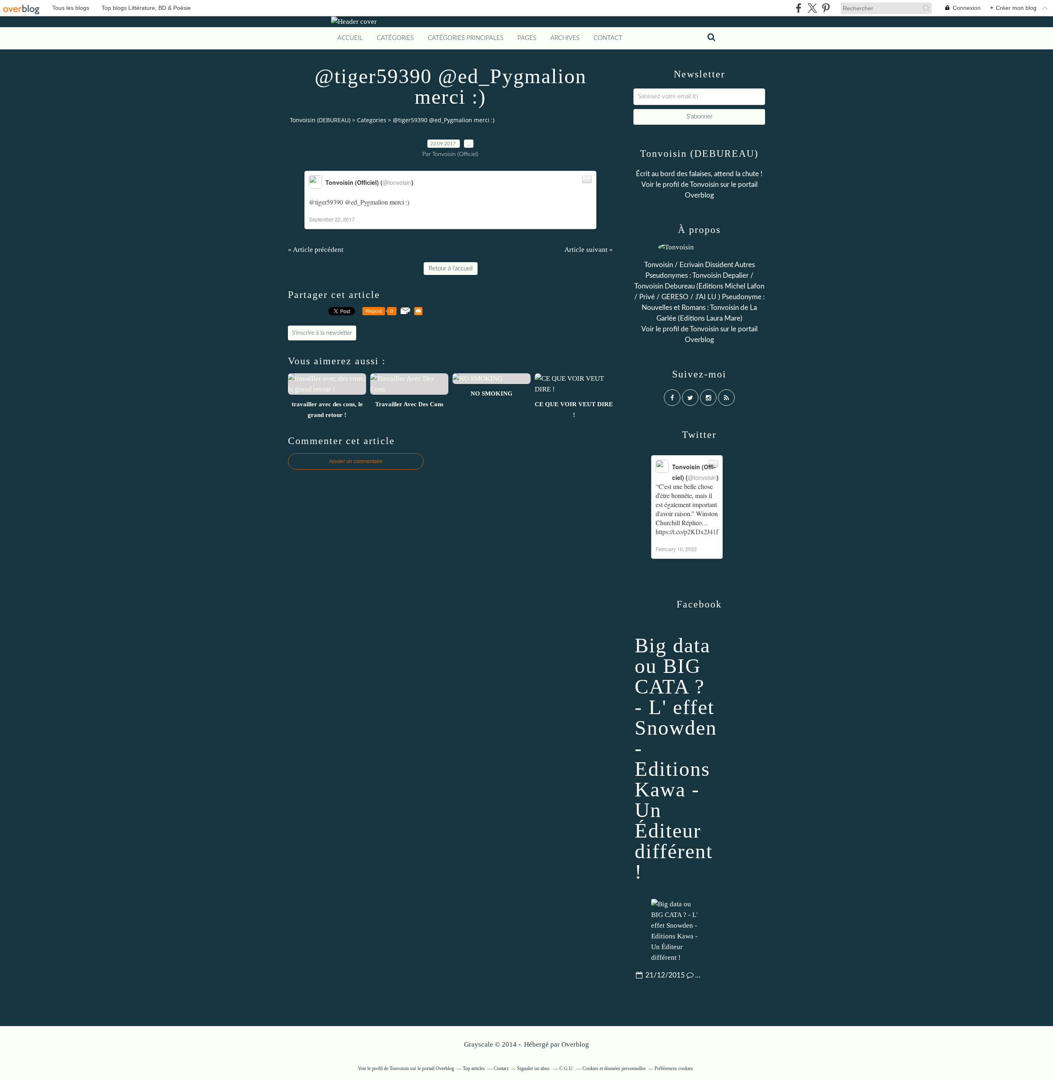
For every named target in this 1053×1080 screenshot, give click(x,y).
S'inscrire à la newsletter (322, 333)
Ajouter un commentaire (356, 461)
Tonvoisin (704, 184)
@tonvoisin (397, 182)
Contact (608, 38)
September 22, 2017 (332, 219)
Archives (565, 38)
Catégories (395, 38)
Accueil (350, 38)
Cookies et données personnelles (614, 1068)
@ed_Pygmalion (366, 202)
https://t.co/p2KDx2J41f (687, 531)
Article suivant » (588, 250)
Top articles (474, 1068)
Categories (371, 120)
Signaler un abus (534, 1068)
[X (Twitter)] (812, 8)
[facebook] (798, 8)
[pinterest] (826, 8)
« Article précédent (315, 250)
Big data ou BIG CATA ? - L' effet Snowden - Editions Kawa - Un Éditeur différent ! (676, 758)
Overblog (575, 1044)
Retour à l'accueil (451, 268)
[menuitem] (350, 38)
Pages (526, 38)
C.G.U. (566, 1068)
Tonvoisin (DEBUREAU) (320, 120)
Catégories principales (465, 38)
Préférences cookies (673, 1068)
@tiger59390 (326, 202)
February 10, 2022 (676, 548)
